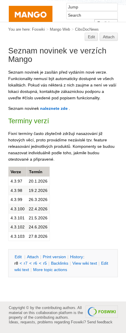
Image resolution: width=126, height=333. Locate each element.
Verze (16, 171)
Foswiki (38, 29)
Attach (109, 36)
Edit (91, 36)
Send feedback (100, 322)
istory (76, 256)
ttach (33, 256)
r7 (26, 263)
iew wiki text (84, 263)
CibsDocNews (87, 29)
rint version (54, 256)
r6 (35, 263)
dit (19, 256)
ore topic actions (50, 269)
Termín (35, 171)
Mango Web (60, 29)
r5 (45, 263)
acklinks (59, 263)
